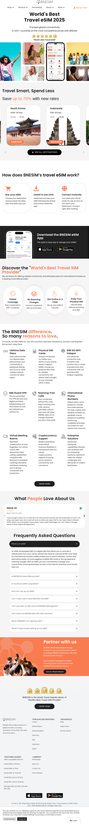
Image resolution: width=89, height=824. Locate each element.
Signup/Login (81, 7)
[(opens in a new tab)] (23, 125)
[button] (5, 152)
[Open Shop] (13, 7)
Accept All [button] (22, 819)
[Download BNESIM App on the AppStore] (34, 795)
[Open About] (53, 7)
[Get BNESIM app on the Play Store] (66, 249)
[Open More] (64, 7)
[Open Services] (27, 7)
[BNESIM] (10, 719)
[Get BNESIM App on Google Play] (55, 795)
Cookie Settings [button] (9, 819)
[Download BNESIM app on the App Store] (45, 249)
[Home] (44, 2)
